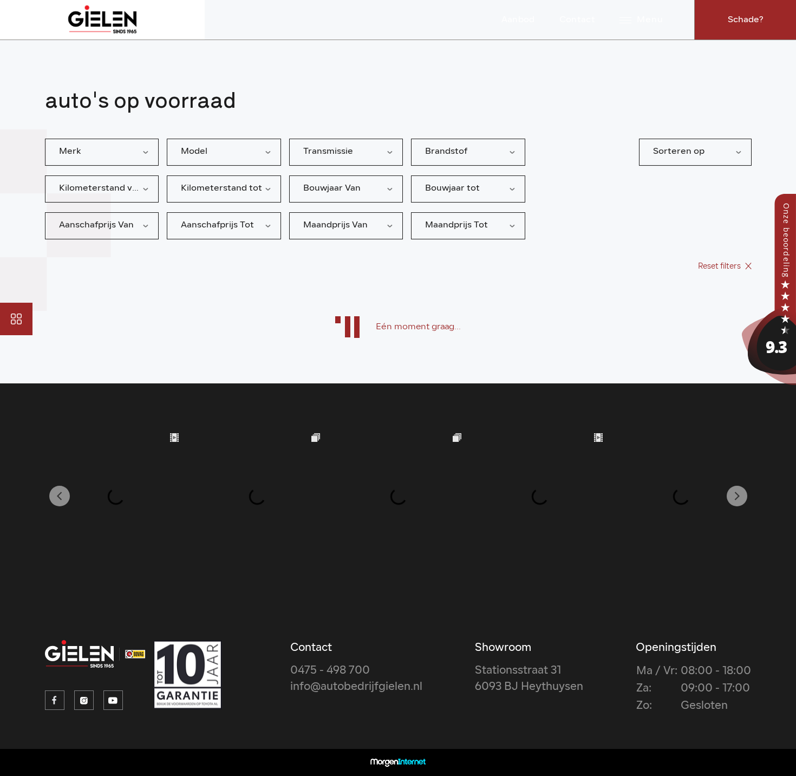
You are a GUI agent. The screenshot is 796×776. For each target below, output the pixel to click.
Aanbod (518, 20)
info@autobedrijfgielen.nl (356, 687)
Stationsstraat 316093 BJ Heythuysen (529, 679)
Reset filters (720, 267)
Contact (577, 20)
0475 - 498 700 (330, 671)
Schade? (745, 20)
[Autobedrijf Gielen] (769, 289)
